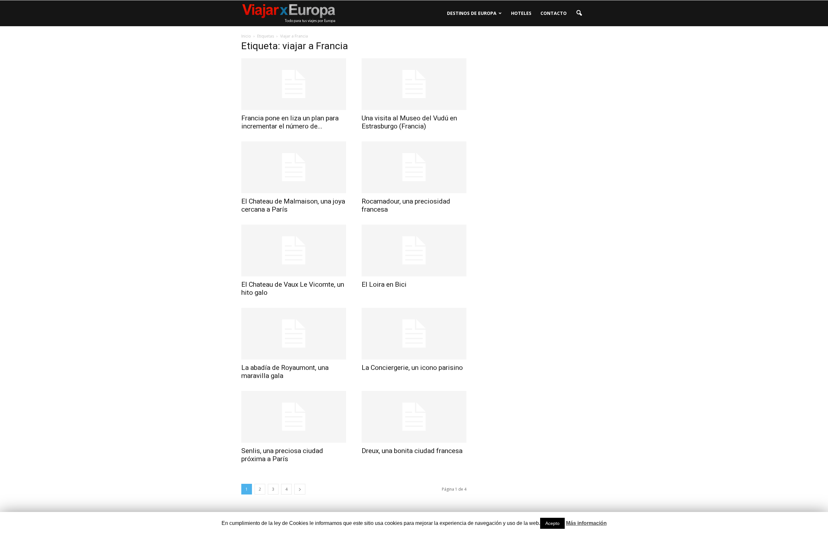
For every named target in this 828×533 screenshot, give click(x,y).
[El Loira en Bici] (414, 250)
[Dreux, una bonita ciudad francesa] (414, 417)
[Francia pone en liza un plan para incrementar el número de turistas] (293, 84)
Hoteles (521, 13)
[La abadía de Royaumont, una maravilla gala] (293, 334)
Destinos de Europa (471, 13)
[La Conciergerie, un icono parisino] (414, 334)
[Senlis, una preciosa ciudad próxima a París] (293, 417)
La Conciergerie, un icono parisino (412, 368)
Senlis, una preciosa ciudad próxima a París (282, 455)
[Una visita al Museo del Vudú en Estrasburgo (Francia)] (414, 84)
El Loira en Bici (384, 284)
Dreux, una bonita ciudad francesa (412, 451)
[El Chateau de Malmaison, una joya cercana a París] (293, 167)
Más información (586, 523)
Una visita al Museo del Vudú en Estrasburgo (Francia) (409, 122)
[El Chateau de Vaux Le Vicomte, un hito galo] (293, 250)
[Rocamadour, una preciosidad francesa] (414, 167)
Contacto (553, 13)
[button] (579, 13)
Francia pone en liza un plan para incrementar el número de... (290, 122)
